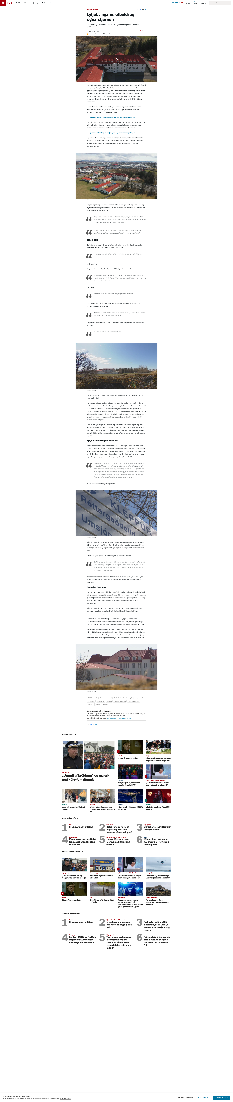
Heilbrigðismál (92, 10)
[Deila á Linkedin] (145, 10)
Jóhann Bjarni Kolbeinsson (94, 30)
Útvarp (26, 3)
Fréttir (18, 3)
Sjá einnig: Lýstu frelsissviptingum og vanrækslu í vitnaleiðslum (112, 117)
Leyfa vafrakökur (221, 1097)
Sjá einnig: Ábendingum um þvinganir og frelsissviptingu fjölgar (112, 133)
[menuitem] (21, 3)
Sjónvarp (35, 3)
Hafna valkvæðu (204, 1097)
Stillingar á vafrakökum (185, 1097)
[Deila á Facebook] (140, 10)
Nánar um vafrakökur (65, 1098)
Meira (44, 3)
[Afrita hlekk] (138, 10)
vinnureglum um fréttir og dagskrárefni (119, 718)
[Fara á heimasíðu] (7, 3)
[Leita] (229, 3)
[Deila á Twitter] (143, 10)
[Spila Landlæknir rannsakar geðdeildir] (116, 59)
